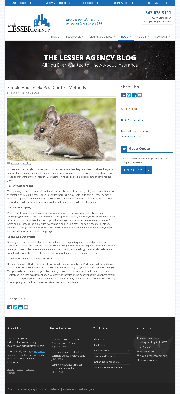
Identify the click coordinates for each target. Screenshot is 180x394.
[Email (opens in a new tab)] (26, 307)
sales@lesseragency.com (153, 355)
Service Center (102, 350)
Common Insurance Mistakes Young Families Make (67, 368)
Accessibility (69, 389)
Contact (162, 36)
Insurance (74, 36)
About (143, 36)
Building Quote (157, 3)
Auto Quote (21, 3)
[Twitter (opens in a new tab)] (15, 307)
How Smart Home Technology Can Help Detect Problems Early (68, 355)
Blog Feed (130, 108)
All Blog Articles (133, 120)
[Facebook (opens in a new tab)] (9, 307)
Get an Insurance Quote (107, 361)
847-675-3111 (147, 346)
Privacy (42, 389)
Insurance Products (104, 356)
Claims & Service (102, 36)
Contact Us (99, 345)
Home (55, 36)
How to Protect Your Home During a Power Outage (65, 343)
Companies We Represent (108, 367)
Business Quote (123, 3)
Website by (86, 389)
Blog (126, 36)
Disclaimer (54, 389)
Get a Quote (133, 170)
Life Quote (89, 3)
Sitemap (11, 372)
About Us (99, 339)
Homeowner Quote (55, 3)
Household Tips (132, 136)
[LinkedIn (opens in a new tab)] (20, 307)
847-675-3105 (147, 351)
